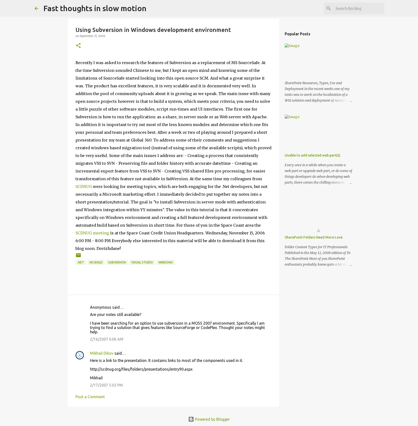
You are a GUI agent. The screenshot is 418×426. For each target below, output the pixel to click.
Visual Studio (142, 262)
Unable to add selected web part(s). (313, 155)
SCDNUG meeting (92, 233)
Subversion (117, 262)
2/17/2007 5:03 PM (106, 385)
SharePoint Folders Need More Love (314, 237)
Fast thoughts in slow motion (94, 8)
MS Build (96, 262)
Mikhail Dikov (101, 353)
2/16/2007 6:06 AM (106, 339)
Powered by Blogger (212, 419)
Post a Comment (90, 397)
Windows (165, 262)
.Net (80, 262)
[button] (78, 46)
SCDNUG (83, 186)
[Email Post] (78, 257)
